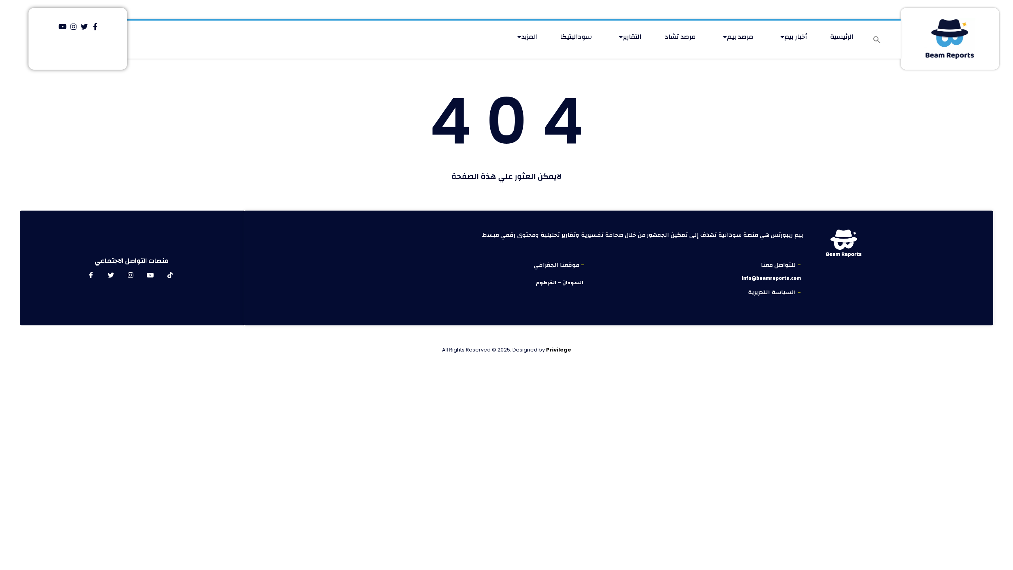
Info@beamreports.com (771, 278)
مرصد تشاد (680, 36)
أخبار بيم (795, 36)
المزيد (529, 36)
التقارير (632, 36)
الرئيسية (842, 36)
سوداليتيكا (576, 36)
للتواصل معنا (779, 265)
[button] (877, 39)
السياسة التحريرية (772, 292)
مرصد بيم (740, 36)
